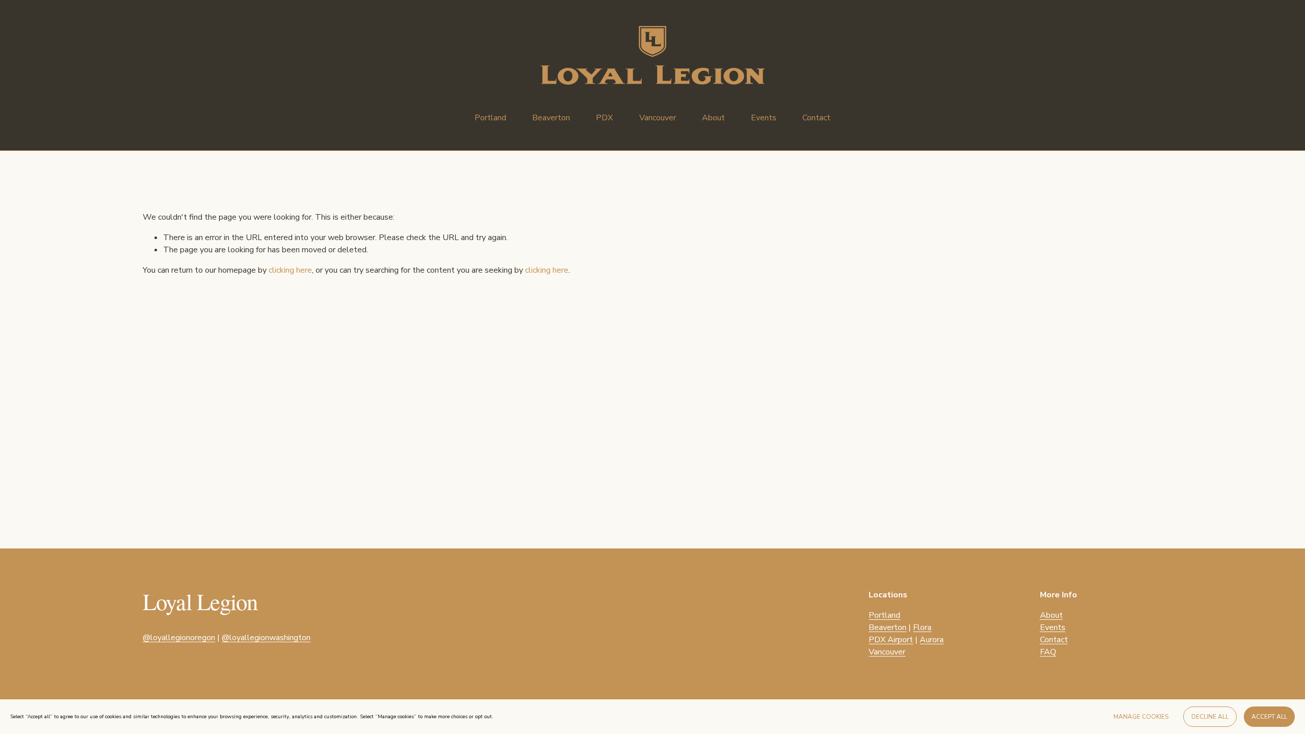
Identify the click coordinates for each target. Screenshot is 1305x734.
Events (763, 117)
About (713, 117)
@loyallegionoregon (179, 637)
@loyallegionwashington (266, 637)
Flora (922, 627)
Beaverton (887, 627)
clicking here (290, 270)
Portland (884, 615)
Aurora (932, 639)
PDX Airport (891, 639)
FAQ (1048, 652)
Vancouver (887, 652)
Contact (816, 117)
